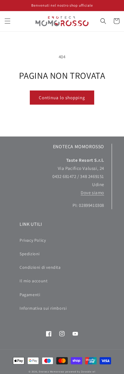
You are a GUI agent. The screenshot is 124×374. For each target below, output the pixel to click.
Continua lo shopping (62, 97)
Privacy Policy (33, 240)
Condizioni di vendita (40, 267)
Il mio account (34, 281)
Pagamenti (30, 294)
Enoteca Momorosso (51, 371)
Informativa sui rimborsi (43, 308)
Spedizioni (30, 253)
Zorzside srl (88, 371)
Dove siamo (92, 192)
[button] (7, 21)
